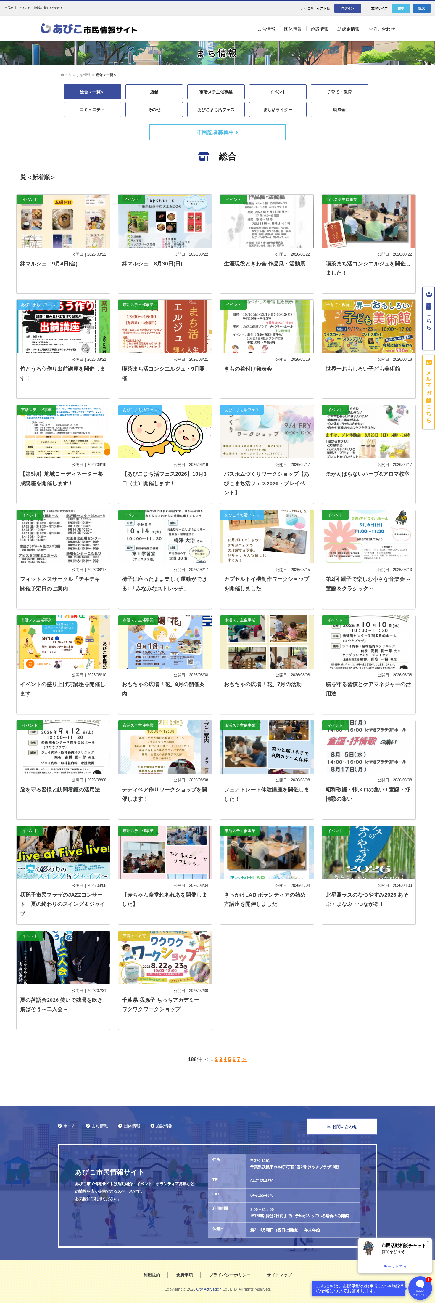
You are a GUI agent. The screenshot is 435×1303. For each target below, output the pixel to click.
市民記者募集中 (216, 132)
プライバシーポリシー (230, 1274)
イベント (278, 91)
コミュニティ (92, 109)
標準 (401, 8)
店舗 (154, 91)
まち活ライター (277, 109)
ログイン (347, 8)
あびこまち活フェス (216, 109)
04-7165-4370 (261, 1181)
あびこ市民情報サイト (96, 28)
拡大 (421, 8)
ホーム (66, 75)
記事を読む (63, 244)
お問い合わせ (344, 1126)
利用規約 (152, 1274)
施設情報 (164, 1126)
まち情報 (83, 75)
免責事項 (184, 1274)
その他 (154, 109)
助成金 (339, 109)
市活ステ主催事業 (216, 91)
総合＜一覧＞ (92, 91)
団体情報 (132, 1126)
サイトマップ (279, 1274)
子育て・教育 (339, 91)
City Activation (209, 1289)
